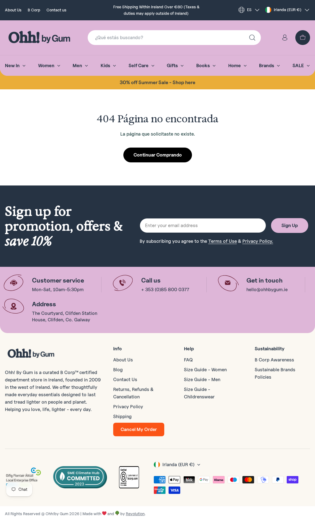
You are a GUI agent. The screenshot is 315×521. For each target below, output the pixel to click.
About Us (13, 9)
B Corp (34, 9)
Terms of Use (222, 241)
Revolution (135, 513)
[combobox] (174, 37)
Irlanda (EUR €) (287, 9)
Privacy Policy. (257, 241)
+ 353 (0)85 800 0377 (165, 289)
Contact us (56, 9)
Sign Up (289, 225)
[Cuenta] (285, 38)
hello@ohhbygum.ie (267, 289)
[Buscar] (252, 37)
